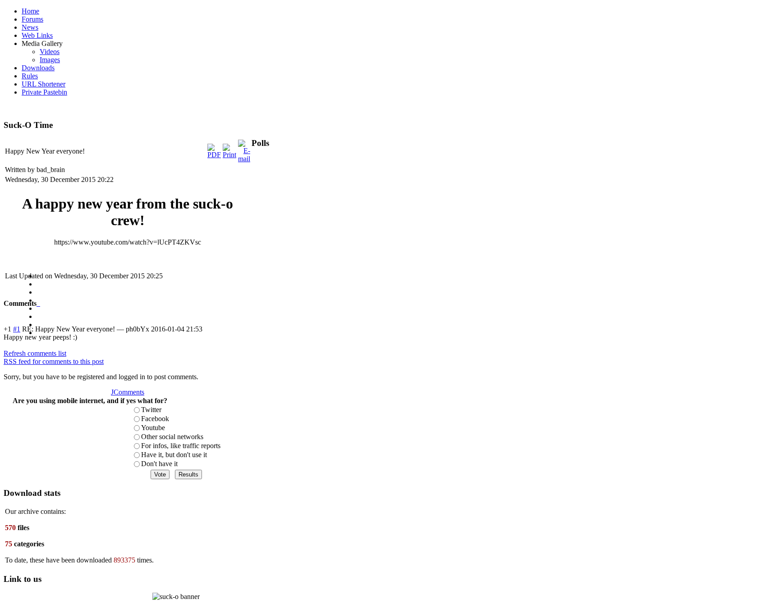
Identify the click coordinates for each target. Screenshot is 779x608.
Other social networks (172, 436)
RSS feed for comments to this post (54, 361)
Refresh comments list (35, 353)
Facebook (155, 418)
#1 (16, 329)
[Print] (229, 155)
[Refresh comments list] (39, 303)
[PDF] (214, 155)
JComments (127, 392)
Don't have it (159, 463)
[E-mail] (244, 159)
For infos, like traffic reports (180, 445)
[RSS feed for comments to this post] (37, 303)
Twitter (151, 409)
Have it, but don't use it (174, 454)
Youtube (153, 427)
